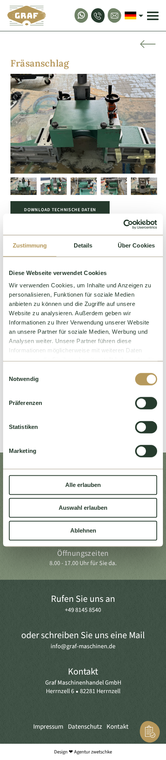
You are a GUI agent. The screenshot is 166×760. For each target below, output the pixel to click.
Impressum (48, 726)
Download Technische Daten (60, 210)
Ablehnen (83, 530)
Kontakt (83, 671)
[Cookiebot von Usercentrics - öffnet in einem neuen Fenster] (123, 224)
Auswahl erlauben (83, 507)
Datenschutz (85, 726)
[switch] (146, 403)
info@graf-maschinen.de (83, 646)
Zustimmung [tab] (30, 245)
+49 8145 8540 (83, 610)
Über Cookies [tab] (136, 245)
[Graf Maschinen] (26, 15)
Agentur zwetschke (93, 751)
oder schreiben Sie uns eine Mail (83, 635)
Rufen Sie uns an (83, 599)
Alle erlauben (83, 485)
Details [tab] (83, 245)
